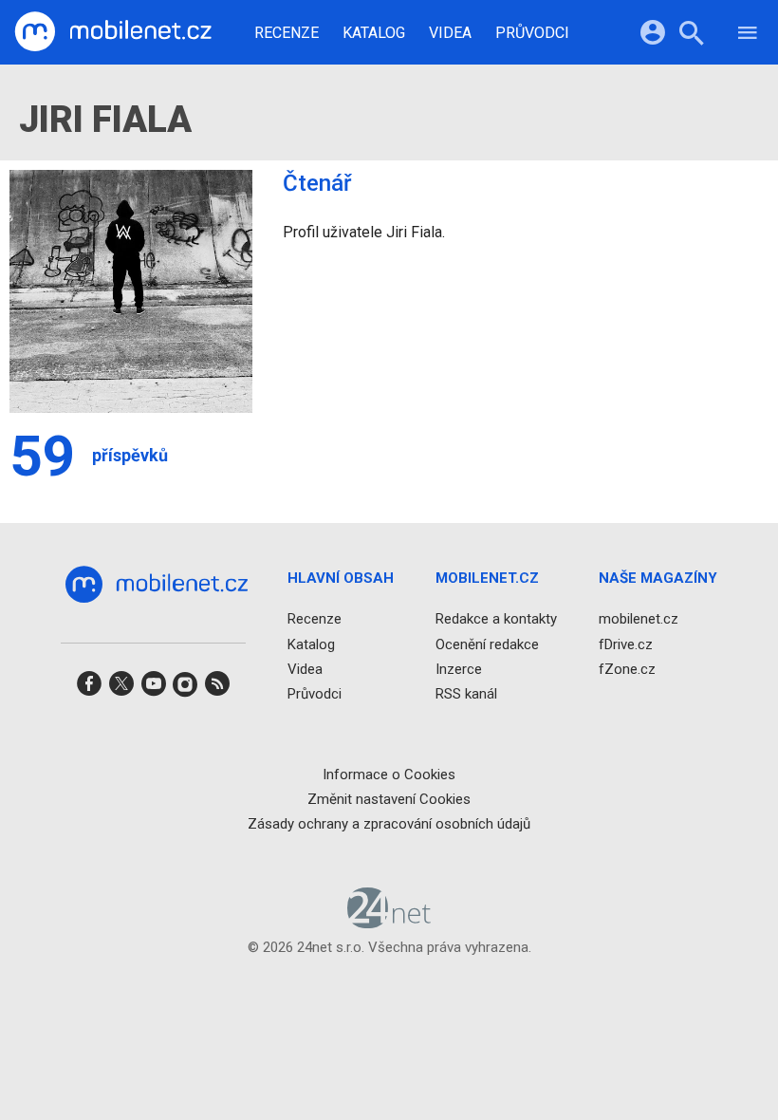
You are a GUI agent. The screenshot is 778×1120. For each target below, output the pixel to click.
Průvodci (532, 33)
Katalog (374, 33)
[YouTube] (153, 690)
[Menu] (747, 35)
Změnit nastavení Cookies (389, 799)
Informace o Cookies (389, 774)
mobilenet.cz (638, 619)
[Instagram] (185, 690)
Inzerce (458, 669)
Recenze (286, 33)
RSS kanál (466, 693)
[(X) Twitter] (121, 690)
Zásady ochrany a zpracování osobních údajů (389, 823)
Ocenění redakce (487, 644)
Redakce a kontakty (496, 619)
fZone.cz (627, 669)
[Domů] (113, 32)
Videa (450, 33)
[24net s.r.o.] (389, 922)
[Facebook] (89, 690)
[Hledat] (691, 35)
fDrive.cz (626, 644)
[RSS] (217, 690)
